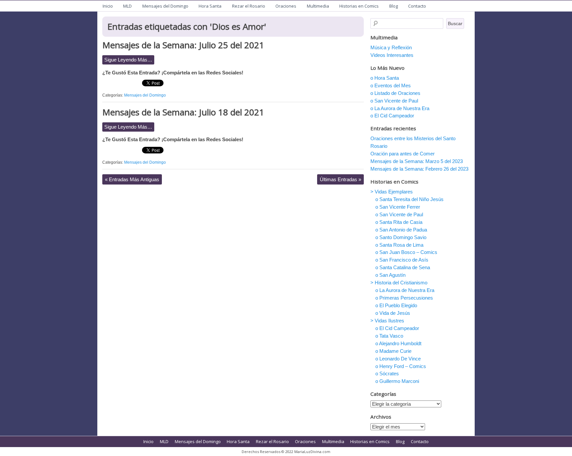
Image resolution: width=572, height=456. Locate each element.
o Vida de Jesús (392, 313)
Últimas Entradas (340, 179)
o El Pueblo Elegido (396, 305)
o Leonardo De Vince (398, 358)
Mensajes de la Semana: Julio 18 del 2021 (183, 112)
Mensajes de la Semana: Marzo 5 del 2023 (416, 161)
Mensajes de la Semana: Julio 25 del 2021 (183, 45)
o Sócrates (387, 373)
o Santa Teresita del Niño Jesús (409, 199)
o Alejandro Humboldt (398, 343)
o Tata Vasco (389, 336)
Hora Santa (210, 6)
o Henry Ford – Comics (400, 366)
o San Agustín (390, 275)
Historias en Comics (359, 6)
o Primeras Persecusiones (404, 298)
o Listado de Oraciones (395, 93)
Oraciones (285, 6)
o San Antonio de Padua (401, 229)
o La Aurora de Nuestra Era (399, 108)
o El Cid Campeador (392, 115)
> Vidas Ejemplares (391, 191)
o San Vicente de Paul (394, 101)
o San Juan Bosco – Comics (406, 252)
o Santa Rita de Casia (398, 222)
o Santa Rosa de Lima (399, 245)
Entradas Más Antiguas (132, 179)
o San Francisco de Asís (401, 260)
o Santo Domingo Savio (400, 237)
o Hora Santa (384, 78)
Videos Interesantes (391, 55)
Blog (393, 6)
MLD (127, 6)
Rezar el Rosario (248, 6)
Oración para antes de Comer (402, 153)
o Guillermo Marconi (397, 381)
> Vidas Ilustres (387, 320)
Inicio (108, 6)
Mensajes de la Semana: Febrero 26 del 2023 (419, 169)
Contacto (417, 6)
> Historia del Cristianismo (398, 282)
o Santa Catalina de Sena (402, 267)
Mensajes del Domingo (165, 6)
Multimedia (318, 6)
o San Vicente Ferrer (397, 207)
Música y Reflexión (391, 47)
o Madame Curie (393, 351)
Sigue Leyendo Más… (128, 59)
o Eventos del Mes (390, 85)
